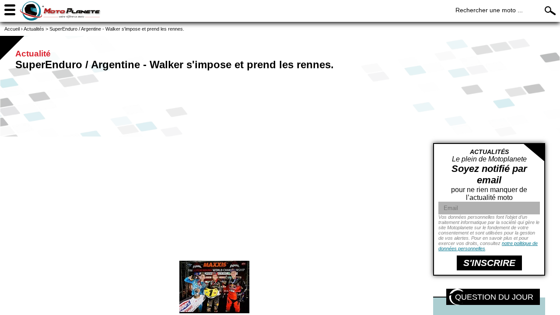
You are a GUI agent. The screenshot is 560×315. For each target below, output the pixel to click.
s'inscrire (489, 263)
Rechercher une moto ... (489, 10)
